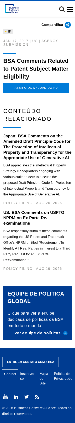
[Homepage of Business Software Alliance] (12, 8)
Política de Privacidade (63, 376)
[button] (62, 9)
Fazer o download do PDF (36, 87)
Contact (10, 374)
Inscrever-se (27, 376)
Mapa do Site (44, 378)
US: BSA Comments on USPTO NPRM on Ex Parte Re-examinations (33, 217)
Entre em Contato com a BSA (30, 362)
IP (9, 31)
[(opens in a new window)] (5, 396)
